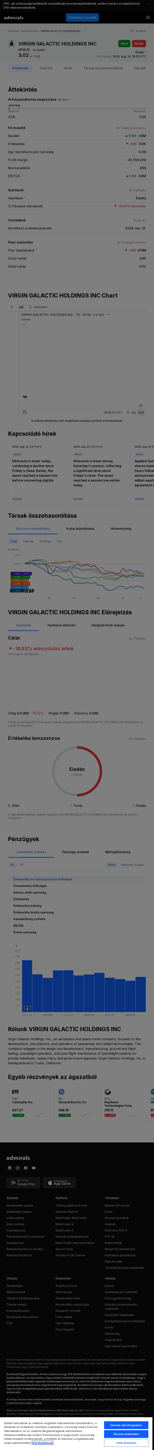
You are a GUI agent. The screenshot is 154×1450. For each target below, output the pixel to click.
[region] (76, 1433)
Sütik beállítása (126, 1442)
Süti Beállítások (42, 1442)
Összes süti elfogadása (126, 1425)
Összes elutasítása (126, 1434)
